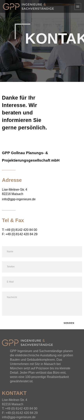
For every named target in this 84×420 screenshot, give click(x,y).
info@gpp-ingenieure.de (19, 199)
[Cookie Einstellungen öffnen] (7, 413)
